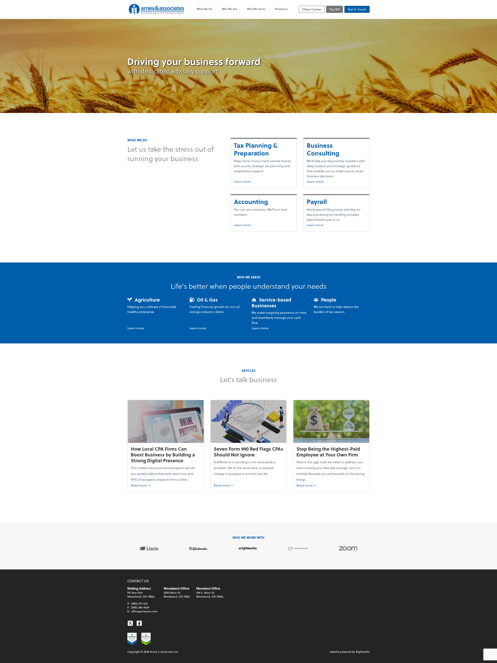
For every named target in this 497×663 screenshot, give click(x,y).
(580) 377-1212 (139, 603)
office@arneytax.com (144, 611)
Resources (281, 9)
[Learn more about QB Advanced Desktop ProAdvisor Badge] (132, 639)
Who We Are (229, 9)
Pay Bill (334, 9)
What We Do (204, 9)
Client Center (311, 9)
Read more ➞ (166, 485)
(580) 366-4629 (140, 607)
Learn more (249, 181)
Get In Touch (357, 9)
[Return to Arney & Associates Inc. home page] (156, 9)
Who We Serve (256, 9)
